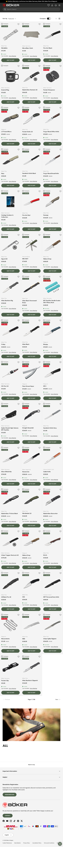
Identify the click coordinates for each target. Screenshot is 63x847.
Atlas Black (25, 344)
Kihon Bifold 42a (6, 472)
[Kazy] (10, 160)
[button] (56, 5)
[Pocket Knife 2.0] (31, 118)
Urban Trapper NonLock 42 (10, 555)
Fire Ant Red (26, 215)
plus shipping (12, 56)
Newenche (25, 472)
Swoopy (45, 215)
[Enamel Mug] (10, 76)
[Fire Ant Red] (31, 201)
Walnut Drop (47, 259)
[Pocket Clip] (10, 667)
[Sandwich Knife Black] (31, 160)
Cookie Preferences (7, 843)
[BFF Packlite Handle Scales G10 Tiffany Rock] (52, 287)
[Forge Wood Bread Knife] (52, 160)
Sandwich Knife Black (29, 173)
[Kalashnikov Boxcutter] (52, 500)
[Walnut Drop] (52, 245)
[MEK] (31, 625)
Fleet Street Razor (28, 386)
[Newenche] (31, 458)
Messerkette (5, 639)
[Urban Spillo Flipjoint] (52, 625)
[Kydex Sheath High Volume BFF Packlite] (10, 414)
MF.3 (44, 386)
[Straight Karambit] (31, 414)
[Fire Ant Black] (52, 34)
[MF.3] (52, 372)
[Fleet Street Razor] (31, 372)
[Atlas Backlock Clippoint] (31, 667)
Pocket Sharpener (49, 90)
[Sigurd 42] (10, 245)
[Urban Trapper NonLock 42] (10, 542)
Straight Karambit (28, 428)
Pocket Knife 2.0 (27, 132)
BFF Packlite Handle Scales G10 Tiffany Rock (51, 301)
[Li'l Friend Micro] (10, 118)
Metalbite (4, 48)
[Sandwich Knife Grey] (52, 414)
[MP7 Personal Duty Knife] (52, 583)
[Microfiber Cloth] (31, 34)
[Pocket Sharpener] (52, 76)
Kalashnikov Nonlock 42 (29, 90)
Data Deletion (17, 843)
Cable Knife (47, 472)
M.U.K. (45, 555)
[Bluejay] (52, 331)
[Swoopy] (52, 201)
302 (23, 597)
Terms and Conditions (49, 843)
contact (7, 815)
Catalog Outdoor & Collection (7, 216)
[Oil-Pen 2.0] (10, 372)
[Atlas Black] (31, 331)
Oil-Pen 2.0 (4, 386)
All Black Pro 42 (6, 597)
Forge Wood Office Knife (51, 131)
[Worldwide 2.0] (31, 500)
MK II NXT (25, 259)
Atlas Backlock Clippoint (30, 680)
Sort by (5, 18)
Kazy (2, 173)
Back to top (31, 764)
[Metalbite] (10, 34)
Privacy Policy (26, 843)
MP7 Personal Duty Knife (51, 597)
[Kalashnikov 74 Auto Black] (10, 500)
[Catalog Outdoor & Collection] (10, 201)
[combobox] (31, 9)
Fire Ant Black (47, 48)
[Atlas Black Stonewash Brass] (31, 287)
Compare (43, 18)
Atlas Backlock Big (7, 300)
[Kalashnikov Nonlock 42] (31, 76)
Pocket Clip (5, 680)
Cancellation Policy (36, 843)
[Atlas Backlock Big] (10, 287)
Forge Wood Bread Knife (51, 173)
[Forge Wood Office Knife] (52, 118)
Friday (3, 344)
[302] (31, 583)
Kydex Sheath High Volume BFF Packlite (9, 429)
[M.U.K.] (52, 542)
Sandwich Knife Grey (50, 428)
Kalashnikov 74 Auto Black (9, 513)
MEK (23, 639)
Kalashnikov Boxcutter (50, 513)
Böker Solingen (9, 840)
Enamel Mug (5, 90)
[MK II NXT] (31, 245)
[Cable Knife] (52, 458)
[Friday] (10, 331)
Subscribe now (9, 794)
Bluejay (45, 344)
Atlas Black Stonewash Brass (29, 301)
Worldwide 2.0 (26, 513)
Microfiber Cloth (27, 48)
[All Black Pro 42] (10, 583)
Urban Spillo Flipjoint (49, 639)
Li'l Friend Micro (6, 131)
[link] (12, 699)
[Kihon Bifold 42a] (10, 458)
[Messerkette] (10, 625)
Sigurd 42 (4, 259)
